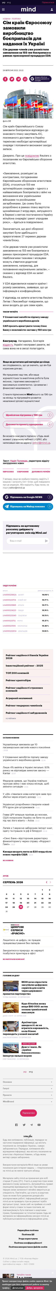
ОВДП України (9, 586)
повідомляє (32, 155)
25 (13, 907)
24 (6, 907)
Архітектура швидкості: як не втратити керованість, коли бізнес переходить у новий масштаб (26, 1028)
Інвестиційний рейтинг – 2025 (24, 666)
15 (42, 898)
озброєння (22, 472)
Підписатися (48, 3)
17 (6, 903)
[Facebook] (16, 1125)
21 (35, 903)
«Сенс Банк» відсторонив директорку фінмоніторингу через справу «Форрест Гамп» (27, 841)
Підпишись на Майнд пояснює (27, 506)
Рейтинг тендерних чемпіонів (24, 705)
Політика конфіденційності (28, 1243)
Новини (6, 19)
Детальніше (17, 1288)
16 (50, 898)
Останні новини (11, 738)
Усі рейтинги (11, 718)
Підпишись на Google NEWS (26, 497)
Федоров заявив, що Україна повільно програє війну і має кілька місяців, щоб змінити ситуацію (26, 784)
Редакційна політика (28, 1230)
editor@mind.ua (41, 443)
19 (21, 903)
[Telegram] (31, 1125)
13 (28, 898)
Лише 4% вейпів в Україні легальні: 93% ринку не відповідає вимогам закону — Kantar (26, 770)
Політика (16, 19)
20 (28, 903)
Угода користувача (28, 1239)
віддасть (8, 344)
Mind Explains (29, 1044)
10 (6, 898)
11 (14, 898)
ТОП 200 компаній (17, 673)
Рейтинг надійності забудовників (26, 713)
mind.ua (10, 1171)
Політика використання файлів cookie (28, 1247)
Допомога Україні (41, 472)
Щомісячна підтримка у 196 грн (24, 415)
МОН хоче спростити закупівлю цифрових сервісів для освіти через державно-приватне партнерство (25, 988)
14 (35, 898)
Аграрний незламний (19, 698)
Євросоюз (8, 472)
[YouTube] (39, 1125)
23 (49, 903)
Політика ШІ (28, 1235)
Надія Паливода (18, 461)
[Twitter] (24, 1125)
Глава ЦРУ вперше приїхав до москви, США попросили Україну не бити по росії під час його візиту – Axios (27, 817)
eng (9, 3)
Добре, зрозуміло (35, 1288)
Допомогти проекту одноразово (24, 424)
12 (21, 898)
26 (21, 907)
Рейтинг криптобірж (18, 680)
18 (14, 903)
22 (42, 903)
